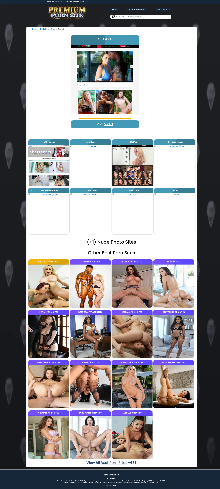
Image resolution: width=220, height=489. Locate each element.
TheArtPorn (133, 190)
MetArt (133, 142)
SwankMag (91, 190)
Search (113, 16)
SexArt (108, 124)
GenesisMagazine (49, 190)
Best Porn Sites (163, 9)
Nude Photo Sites (47, 29)
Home (114, 9)
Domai (175, 190)
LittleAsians (49, 142)
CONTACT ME (110, 485)
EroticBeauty (91, 142)
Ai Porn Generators (137, 9)
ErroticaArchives (175, 142)
